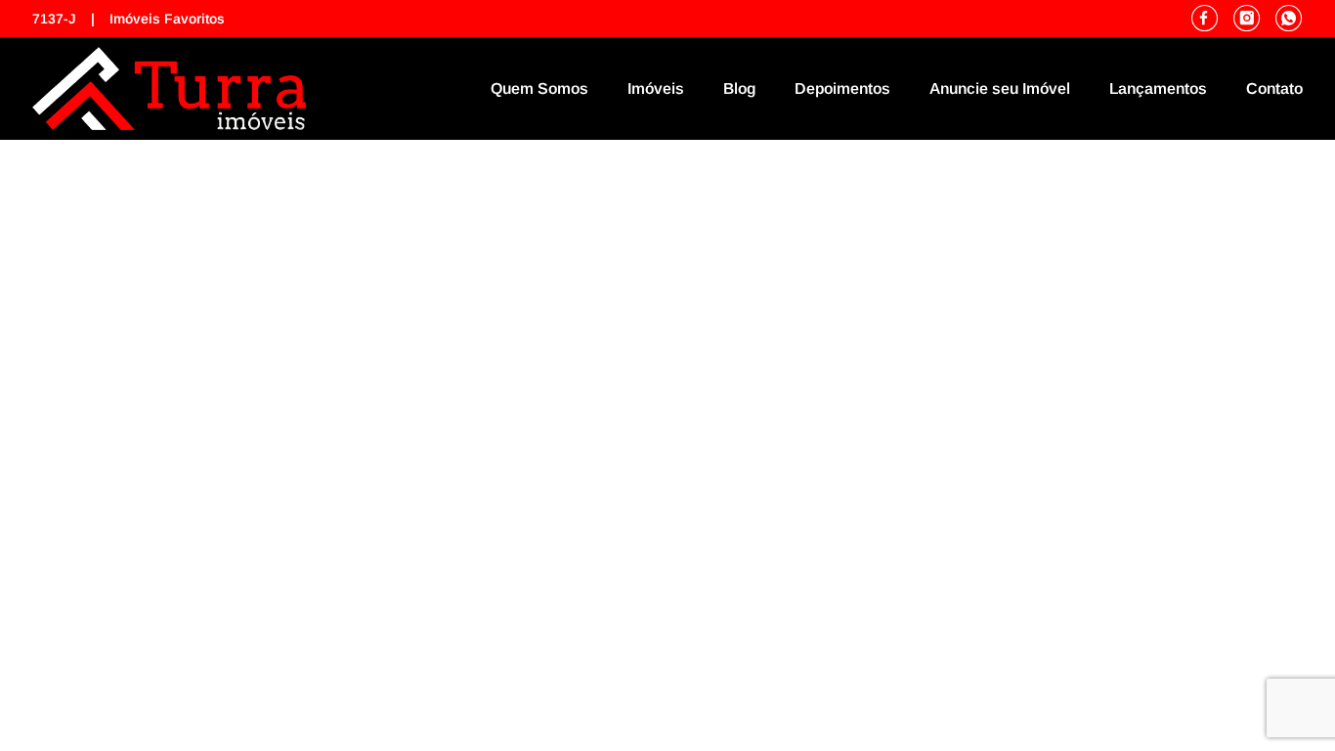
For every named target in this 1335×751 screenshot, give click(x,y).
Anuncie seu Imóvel (999, 88)
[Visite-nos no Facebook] (1212, 18)
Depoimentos (842, 88)
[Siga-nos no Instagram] (1254, 18)
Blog (739, 88)
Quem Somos (539, 88)
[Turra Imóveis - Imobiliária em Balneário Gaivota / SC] (169, 88)
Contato (1274, 88)
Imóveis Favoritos (167, 18)
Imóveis (655, 88)
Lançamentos (1158, 88)
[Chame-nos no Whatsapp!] (1289, 18)
